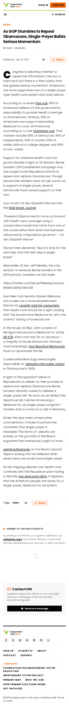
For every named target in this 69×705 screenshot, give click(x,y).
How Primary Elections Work (24, 684)
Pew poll (41, 103)
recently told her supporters (39, 305)
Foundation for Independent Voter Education (29, 669)
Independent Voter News (25, 697)
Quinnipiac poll (43, 131)
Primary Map (12, 679)
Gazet (8, 700)
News (7, 24)
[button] (8, 650)
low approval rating (33, 476)
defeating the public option (45, 364)
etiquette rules (12, 539)
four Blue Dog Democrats (47, 346)
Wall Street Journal (22, 208)
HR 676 (8, 337)
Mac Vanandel (16, 48)
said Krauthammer (16, 449)
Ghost (60, 697)
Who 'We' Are (34, 679)
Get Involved (12, 688)
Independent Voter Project (23, 675)
